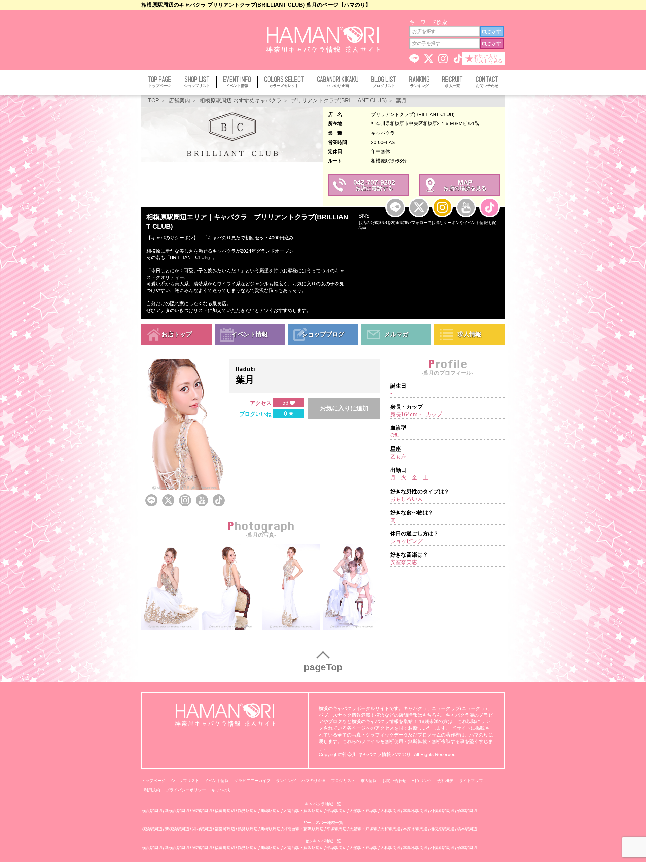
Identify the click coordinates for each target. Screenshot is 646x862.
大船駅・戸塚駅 (363, 811)
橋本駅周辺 (467, 811)
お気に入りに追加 (344, 408)
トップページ (153, 781)
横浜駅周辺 (152, 811)
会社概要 (445, 781)
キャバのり (221, 790)
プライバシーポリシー (186, 790)
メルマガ (396, 334)
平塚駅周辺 (336, 811)
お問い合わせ (394, 781)
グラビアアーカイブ (252, 781)
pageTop (323, 667)
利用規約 (152, 790)
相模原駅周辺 (442, 811)
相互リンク (422, 781)
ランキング (286, 781)
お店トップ (177, 334)
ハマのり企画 (313, 781)
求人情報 (469, 334)
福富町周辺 (225, 811)
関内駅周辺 (202, 811)
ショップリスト (185, 781)
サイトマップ (471, 781)
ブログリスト (343, 781)
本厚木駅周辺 (415, 811)
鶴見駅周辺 (248, 811)
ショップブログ (323, 334)
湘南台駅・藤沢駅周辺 (303, 811)
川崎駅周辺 (270, 811)
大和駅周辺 (390, 811)
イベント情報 (249, 334)
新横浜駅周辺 (177, 811)
